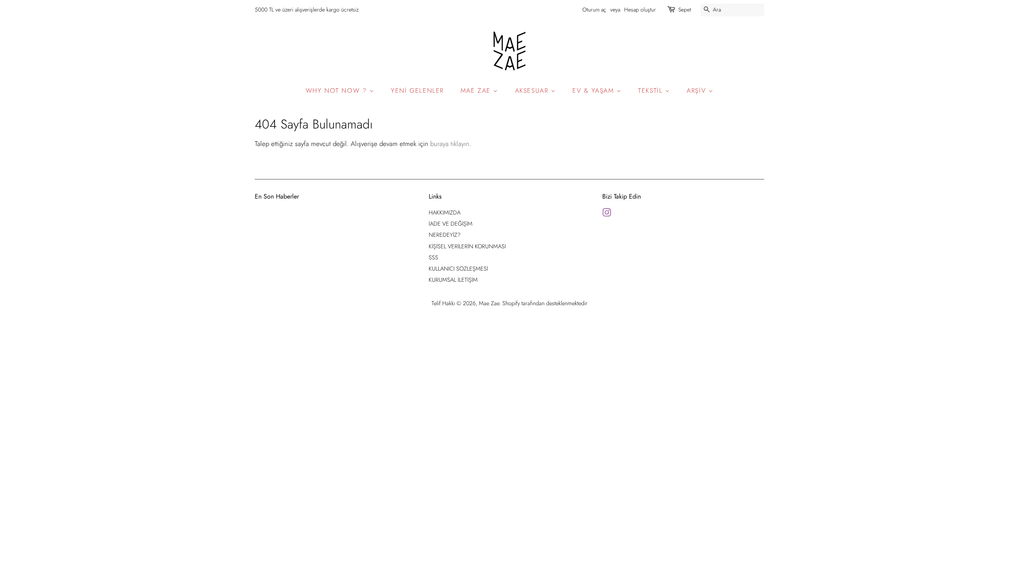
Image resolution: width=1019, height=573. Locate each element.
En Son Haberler (277, 196)
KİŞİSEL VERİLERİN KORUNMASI (467, 246)
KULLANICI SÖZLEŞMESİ (458, 269)
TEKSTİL (651, 90)
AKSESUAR (533, 90)
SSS (433, 257)
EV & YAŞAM (594, 90)
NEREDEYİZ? (445, 235)
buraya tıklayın (449, 143)
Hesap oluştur (640, 10)
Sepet (684, 10)
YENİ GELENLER (417, 90)
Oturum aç (594, 10)
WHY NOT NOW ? (337, 90)
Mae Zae (489, 303)
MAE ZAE (477, 90)
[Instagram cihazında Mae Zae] (606, 214)
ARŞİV (698, 90)
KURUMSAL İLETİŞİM (453, 280)
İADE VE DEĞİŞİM (450, 224)
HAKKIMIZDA (445, 212)
